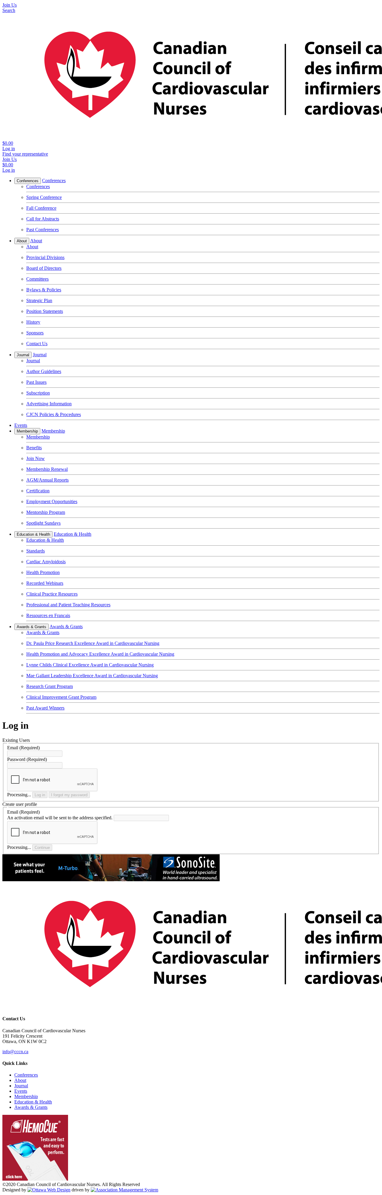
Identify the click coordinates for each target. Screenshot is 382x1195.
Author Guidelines (43, 371)
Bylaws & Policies (43, 289)
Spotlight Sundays (43, 523)
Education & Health (33, 534)
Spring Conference (44, 197)
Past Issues (36, 382)
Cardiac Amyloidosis (46, 561)
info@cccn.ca (15, 1051)
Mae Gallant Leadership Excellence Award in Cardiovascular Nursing (92, 675)
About (22, 241)
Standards (35, 550)
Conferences (27, 181)
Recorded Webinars (44, 583)
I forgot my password (69, 795)
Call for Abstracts (42, 218)
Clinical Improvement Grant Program (61, 697)
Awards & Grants (31, 627)
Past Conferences (42, 229)
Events (20, 425)
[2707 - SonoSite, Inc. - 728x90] (111, 879)
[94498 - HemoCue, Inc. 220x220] (35, 1179)
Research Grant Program (49, 686)
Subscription (38, 392)
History (33, 322)
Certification (38, 490)
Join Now (35, 458)
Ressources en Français (48, 615)
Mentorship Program (45, 512)
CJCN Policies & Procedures (53, 414)
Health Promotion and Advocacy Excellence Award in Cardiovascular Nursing (100, 654)
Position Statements (44, 311)
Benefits (34, 447)
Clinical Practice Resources (52, 593)
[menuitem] (26, 1074)
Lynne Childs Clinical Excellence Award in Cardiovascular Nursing (90, 664)
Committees (37, 278)
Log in (40, 795)
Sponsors (35, 332)
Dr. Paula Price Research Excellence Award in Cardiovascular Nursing (92, 643)
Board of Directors (43, 268)
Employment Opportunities (51, 501)
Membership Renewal (47, 469)
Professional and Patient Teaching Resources (68, 604)
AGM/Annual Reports (47, 479)
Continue (42, 847)
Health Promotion (43, 572)
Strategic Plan (39, 300)
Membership (27, 431)
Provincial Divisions (45, 257)
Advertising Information (49, 403)
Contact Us (36, 343)
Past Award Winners (45, 707)
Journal (23, 355)
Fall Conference (41, 208)
